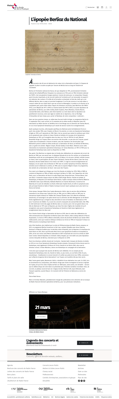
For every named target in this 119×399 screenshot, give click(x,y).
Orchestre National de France (38, 330)
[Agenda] (98, 7)
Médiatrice (46, 397)
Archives (81, 368)
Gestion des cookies (72, 397)
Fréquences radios (106, 397)
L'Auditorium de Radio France (17, 381)
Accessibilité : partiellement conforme (18, 397)
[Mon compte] (106, 7)
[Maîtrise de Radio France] (99, 390)
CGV (52, 397)
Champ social (47, 371)
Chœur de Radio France (36, 332)
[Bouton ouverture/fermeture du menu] (111, 7)
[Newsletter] (102, 7)
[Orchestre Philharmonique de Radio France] (46, 390)
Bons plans (11, 375)
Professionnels (48, 375)
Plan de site (82, 378)
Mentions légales (60, 397)
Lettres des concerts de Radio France (20, 371)
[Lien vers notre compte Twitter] (79, 381)
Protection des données (87, 397)
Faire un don (82, 371)
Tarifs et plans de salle (15, 378)
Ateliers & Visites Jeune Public (53, 368)
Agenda (10, 365)
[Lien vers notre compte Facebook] (82, 381)
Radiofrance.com (37, 397)
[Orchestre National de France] (19, 390)
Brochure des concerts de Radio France (21, 368)
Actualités (46, 381)
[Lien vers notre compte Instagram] (84, 381)
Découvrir (41, 316)
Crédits (97, 397)
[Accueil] (18, 6)
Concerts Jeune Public (50, 365)
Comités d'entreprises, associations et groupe (59, 378)
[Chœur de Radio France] (73, 390)
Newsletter (82, 365)
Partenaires (82, 375)
